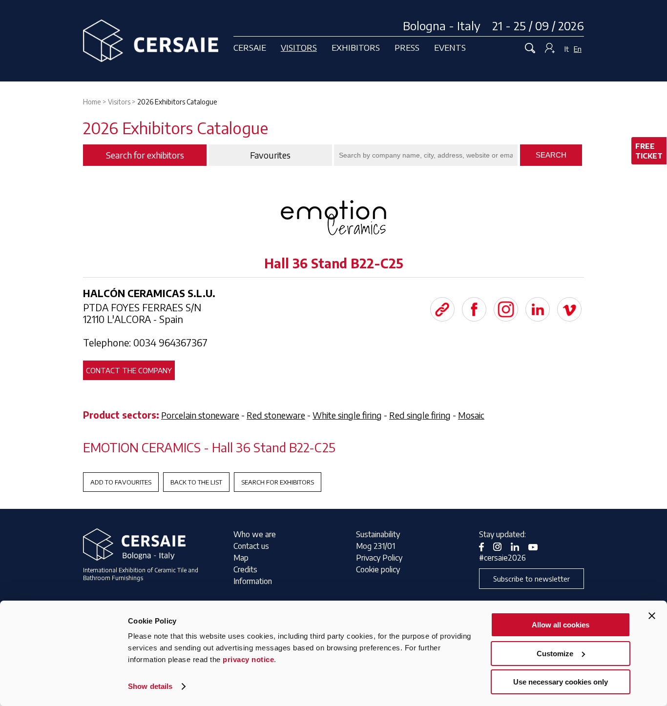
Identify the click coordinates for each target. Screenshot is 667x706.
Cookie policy (378, 569)
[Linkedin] (537, 309)
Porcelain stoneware (200, 415)
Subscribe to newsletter (531, 578)
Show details (150, 686)
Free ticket (649, 150)
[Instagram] (506, 309)
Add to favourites (120, 482)
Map (241, 558)
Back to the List (196, 482)
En (578, 48)
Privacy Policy (379, 558)
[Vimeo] (569, 309)
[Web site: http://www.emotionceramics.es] (442, 309)
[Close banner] (651, 615)
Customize (555, 653)
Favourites (270, 155)
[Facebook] (474, 309)
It (566, 48)
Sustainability (378, 534)
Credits (245, 569)
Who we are (254, 534)
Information (252, 581)
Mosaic (471, 415)
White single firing (347, 415)
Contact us (251, 546)
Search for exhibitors (277, 482)
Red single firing (420, 415)
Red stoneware (276, 415)
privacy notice (248, 659)
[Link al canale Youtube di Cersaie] (536, 546)
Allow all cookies (560, 625)
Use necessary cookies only (560, 682)
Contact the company (129, 370)
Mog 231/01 (375, 546)
